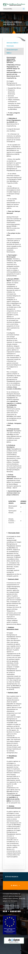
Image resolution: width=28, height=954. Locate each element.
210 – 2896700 (12, 911)
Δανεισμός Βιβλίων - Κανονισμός (13, 44)
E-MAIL (14, 885)
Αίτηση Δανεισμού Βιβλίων (12, 51)
